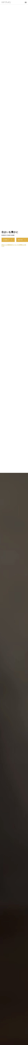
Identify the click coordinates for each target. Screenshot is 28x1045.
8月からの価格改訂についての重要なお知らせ (14, 245)
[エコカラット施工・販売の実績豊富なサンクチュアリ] (6, 2)
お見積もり (6, 239)
